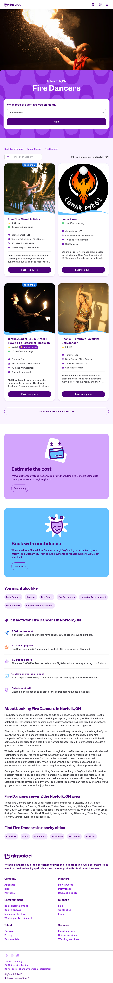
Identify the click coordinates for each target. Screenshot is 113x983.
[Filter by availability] (26, 157)
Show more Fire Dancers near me (56, 411)
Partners (9, 892)
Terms (7, 961)
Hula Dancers (13, 605)
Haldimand (57, 836)
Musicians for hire (15, 914)
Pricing (8, 935)
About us (9, 884)
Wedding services (68, 939)
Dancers (30, 597)
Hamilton (90, 836)
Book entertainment (16, 905)
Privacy (18, 961)
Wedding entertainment (18, 918)
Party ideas (65, 888)
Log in (61, 914)
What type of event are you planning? (31, 104)
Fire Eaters (47, 597)
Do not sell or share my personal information (27, 969)
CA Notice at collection (16, 965)
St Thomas (74, 836)
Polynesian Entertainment (39, 605)
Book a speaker (13, 909)
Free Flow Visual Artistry (24, 219)
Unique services (67, 935)
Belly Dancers (13, 597)
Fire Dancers (51, 149)
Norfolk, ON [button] (58, 81)
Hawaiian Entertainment (93, 597)
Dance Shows (34, 149)
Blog (7, 888)
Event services (66, 931)
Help (61, 905)
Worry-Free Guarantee (24, 553)
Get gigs (9, 931)
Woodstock (40, 836)
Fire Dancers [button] (57, 88)
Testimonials (11, 939)
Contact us (64, 909)
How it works (65, 884)
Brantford (11, 836)
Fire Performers (66, 597)
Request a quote (68, 892)
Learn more (20, 566)
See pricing (20, 488)
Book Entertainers (13, 149)
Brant (25, 836)
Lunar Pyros (69, 219)
